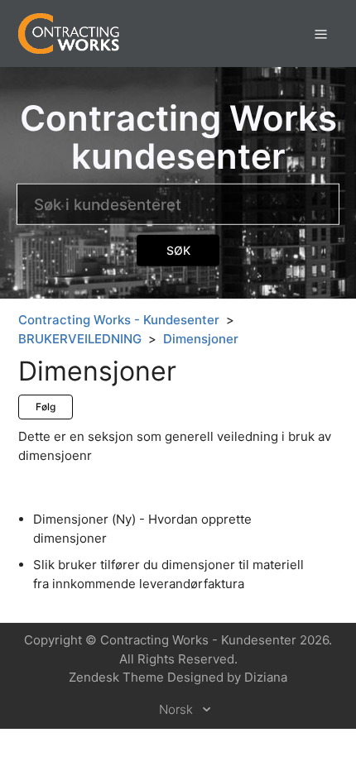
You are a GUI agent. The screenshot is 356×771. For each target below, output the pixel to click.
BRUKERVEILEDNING (80, 339)
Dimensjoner (200, 339)
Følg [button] (45, 406)
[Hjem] (69, 33)
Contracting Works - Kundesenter (118, 320)
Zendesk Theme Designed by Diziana (178, 677)
